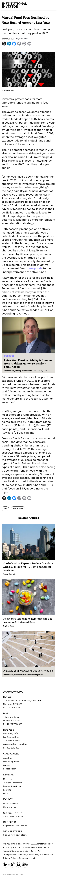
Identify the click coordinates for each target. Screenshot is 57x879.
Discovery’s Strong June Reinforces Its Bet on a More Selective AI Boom (27, 620)
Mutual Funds (18, 509)
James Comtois (9, 574)
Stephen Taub (8, 626)
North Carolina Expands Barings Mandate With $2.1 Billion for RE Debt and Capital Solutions (28, 567)
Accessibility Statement (38, 854)
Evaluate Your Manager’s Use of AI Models (28, 670)
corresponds (34, 268)
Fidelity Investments (23, 371)
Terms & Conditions (12, 851)
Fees (5, 509)
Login (21, 874)
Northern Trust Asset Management (28, 675)
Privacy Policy (9, 858)
